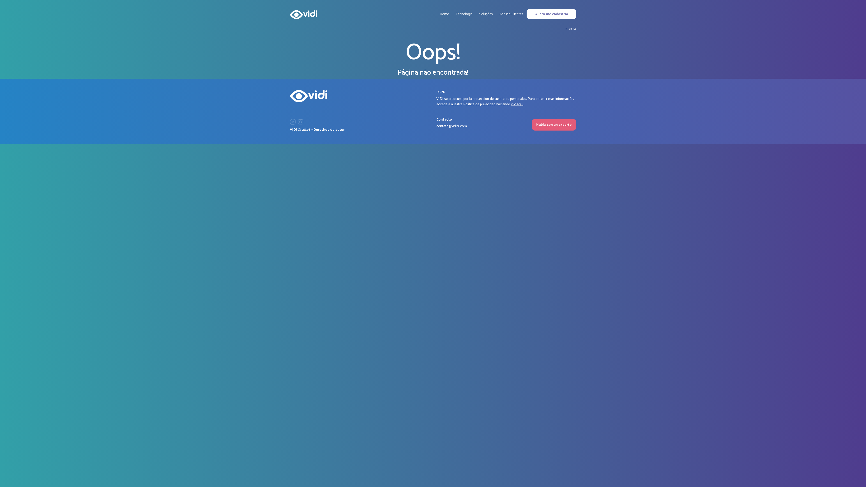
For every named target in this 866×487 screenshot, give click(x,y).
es (574, 29)
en (570, 29)
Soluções (486, 14)
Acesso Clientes (511, 14)
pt (566, 29)
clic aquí (517, 104)
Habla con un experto (554, 125)
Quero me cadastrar (551, 14)
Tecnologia (464, 14)
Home (444, 14)
